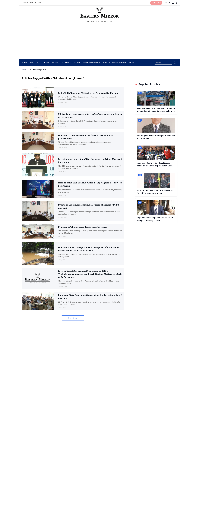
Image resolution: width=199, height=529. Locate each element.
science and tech (91, 63)
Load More (72, 318)
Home (24, 63)
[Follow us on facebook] (166, 3)
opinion (65, 63)
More (131, 63)
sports (77, 63)
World (55, 63)
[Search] (175, 62)
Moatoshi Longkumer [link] (38, 70)
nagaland (34, 63)
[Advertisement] (99, 41)
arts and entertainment (114, 63)
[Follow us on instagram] (173, 3)
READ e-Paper (156, 3)
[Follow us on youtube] (176, 3)
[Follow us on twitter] (169, 3)
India (46, 63)
